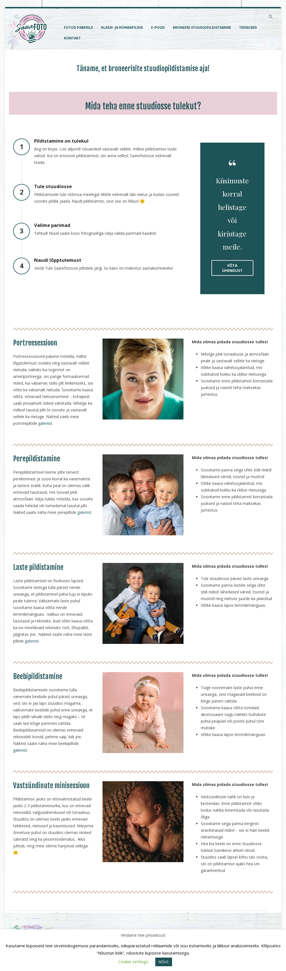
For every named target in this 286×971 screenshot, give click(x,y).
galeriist (45, 423)
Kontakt (72, 38)
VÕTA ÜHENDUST (232, 268)
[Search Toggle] (270, 16)
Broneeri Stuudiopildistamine (202, 27)
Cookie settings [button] (133, 961)
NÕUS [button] (164, 961)
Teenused (248, 27)
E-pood (158, 27)
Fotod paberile (78, 27)
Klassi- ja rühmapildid (122, 27)
